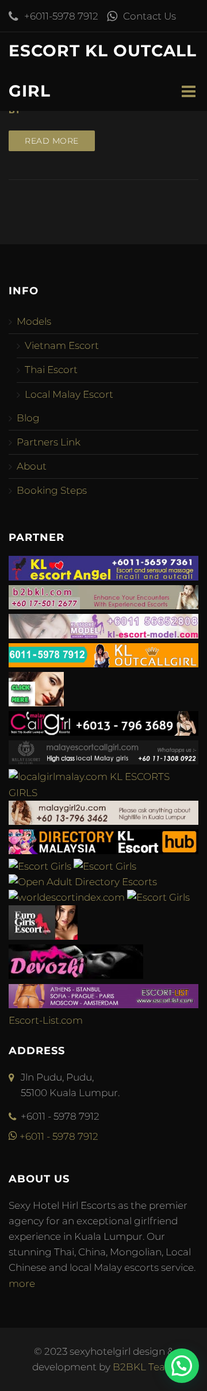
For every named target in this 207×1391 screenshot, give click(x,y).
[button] (181, 1365)
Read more (52, 141)
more (22, 1283)
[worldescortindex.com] (67, 897)
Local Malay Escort (69, 394)
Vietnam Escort (62, 345)
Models (34, 321)
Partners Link (48, 442)
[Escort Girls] (40, 866)
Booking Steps (52, 490)
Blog (28, 418)
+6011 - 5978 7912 (57, 1136)
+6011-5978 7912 (61, 16)
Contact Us (149, 16)
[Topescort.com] (158, 897)
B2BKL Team (144, 1367)
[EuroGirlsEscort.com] (43, 936)
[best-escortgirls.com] (36, 703)
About (32, 466)
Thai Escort (51, 369)
